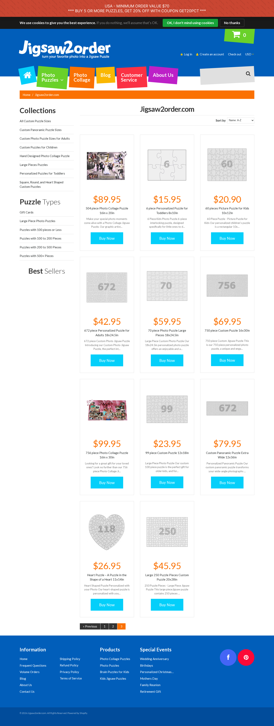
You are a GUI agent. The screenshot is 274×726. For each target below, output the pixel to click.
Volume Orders (30, 672)
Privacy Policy (69, 672)
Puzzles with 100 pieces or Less (41, 230)
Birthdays (146, 665)
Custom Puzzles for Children (38, 147)
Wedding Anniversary (154, 659)
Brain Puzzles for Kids (114, 672)
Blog (105, 75)
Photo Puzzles (109, 665)
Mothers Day (149, 678)
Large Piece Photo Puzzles (37, 221)
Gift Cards (26, 212)
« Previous (90, 626)
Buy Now (107, 238)
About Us (163, 75)
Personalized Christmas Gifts (159, 672)
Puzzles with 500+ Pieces (37, 256)
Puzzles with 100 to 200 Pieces (40, 238)
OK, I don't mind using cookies (190, 23)
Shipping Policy (70, 659)
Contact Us (27, 691)
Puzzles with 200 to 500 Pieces (40, 247)
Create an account (212, 54)
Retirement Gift (150, 691)
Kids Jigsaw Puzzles (113, 678)
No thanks (232, 23)
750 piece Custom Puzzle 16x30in (227, 330)
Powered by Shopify (77, 713)
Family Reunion (150, 685)
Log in (188, 54)
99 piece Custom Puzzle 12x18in (167, 453)
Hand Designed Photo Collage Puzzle (45, 156)
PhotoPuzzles (50, 77)
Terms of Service (71, 678)
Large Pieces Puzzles (34, 165)
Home (26, 94)
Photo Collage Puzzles (115, 659)
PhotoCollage (82, 77)
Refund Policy (69, 665)
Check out (234, 54)
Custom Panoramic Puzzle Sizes (41, 130)
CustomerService (132, 77)
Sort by (221, 120)
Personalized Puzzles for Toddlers (42, 173)
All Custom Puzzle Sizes (35, 121)
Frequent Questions (33, 665)
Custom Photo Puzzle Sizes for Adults (45, 138)
